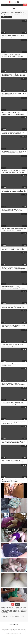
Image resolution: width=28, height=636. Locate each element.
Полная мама (6, 616)
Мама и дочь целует (18, 616)
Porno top (19, 633)
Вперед (17, 604)
